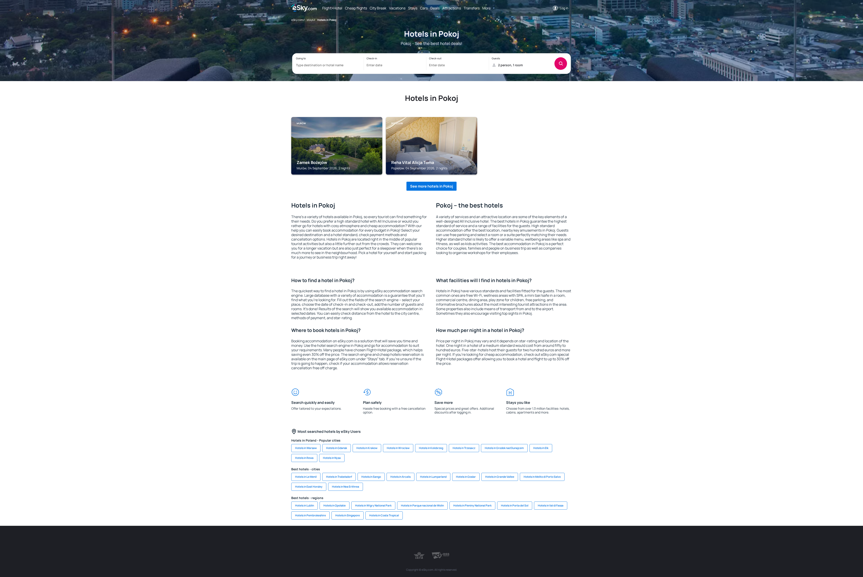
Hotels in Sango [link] (371, 477)
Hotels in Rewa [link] (304, 458)
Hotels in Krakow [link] (366, 448)
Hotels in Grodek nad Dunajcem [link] (504, 448)
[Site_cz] (397, 539)
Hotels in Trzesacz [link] (464, 448)
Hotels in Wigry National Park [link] (373, 505)
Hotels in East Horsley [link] (309, 487)
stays (310, 20)
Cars (424, 8)
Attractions (451, 8)
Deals (435, 8)
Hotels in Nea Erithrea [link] (345, 487)
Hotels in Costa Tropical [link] (384, 515)
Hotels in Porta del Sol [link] (514, 505)
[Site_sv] (492, 539)
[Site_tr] (384, 539)
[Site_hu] (438, 539)
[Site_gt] (519, 539)
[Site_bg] (343, 539)
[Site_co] (451, 539)
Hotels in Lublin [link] (304, 505)
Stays (412, 8)
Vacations (397, 8)
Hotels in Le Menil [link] (306, 477)
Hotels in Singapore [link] (347, 515)
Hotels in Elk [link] (540, 448)
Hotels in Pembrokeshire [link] (310, 515)
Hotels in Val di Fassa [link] (550, 505)
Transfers (472, 8)
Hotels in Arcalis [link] (400, 477)
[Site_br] (317, 539)
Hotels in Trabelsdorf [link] (339, 477)
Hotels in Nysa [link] (332, 458)
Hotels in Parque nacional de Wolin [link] (422, 505)
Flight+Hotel (332, 8)
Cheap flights (356, 8)
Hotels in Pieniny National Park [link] (472, 505)
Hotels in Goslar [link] (466, 477)
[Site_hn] (532, 539)
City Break (378, 8)
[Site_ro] (330, 539)
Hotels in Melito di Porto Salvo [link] (542, 477)
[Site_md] (411, 539)
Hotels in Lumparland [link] (433, 477)
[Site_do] (465, 539)
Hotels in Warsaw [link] (306, 448)
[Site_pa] (478, 539)
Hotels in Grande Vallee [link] (499, 477)
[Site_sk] (424, 539)
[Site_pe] (370, 539)
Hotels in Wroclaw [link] (398, 448)
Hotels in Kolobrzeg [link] (431, 448)
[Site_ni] (505, 539)
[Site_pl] (357, 539)
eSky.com (297, 20)
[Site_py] (546, 539)
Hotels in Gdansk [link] (336, 448)
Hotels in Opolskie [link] (334, 505)
